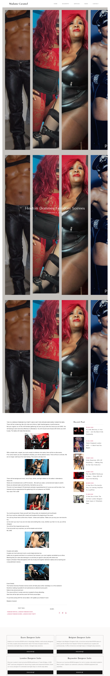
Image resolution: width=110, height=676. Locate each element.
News (86, 3)
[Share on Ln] (66, 613)
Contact (95, 3)
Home (55, 3)
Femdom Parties (12, 611)
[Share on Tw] (63, 613)
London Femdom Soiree (14, 614)
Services (77, 3)
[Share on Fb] (59, 613)
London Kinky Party (29, 614)
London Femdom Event (25, 611)
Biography (65, 3)
